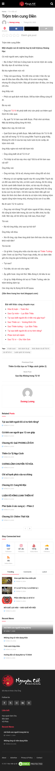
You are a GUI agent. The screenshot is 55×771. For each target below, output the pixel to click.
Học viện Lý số (12, 764)
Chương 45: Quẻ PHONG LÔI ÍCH (18, 443)
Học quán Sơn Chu (9, 716)
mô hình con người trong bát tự (17, 627)
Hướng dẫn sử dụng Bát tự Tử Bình (18, 655)
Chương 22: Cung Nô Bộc (14, 485)
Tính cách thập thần (12, 646)
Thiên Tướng (46, 251)
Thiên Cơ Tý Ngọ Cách (13, 453)
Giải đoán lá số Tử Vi (40, 348)
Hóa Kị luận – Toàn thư (18, 309)
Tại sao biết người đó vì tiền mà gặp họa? (26, 318)
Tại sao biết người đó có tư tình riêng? (25, 331)
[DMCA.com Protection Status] (31, 764)
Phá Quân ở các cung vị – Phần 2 (18, 506)
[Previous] (25, 528)
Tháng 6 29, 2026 (10, 641)
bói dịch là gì (24, 348)
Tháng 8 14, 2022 (8, 478)
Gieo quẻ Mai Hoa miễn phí (25, 578)
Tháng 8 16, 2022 (8, 488)
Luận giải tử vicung (22, 352)
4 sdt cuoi (12, 348)
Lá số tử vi (7, 352)
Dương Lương (14, 22)
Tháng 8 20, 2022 (30, 22)
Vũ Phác (5, 722)
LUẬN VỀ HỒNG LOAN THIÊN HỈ (17, 495)
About (4, 758)
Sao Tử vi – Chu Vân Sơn (19, 339)
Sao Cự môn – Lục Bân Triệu (21, 313)
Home (4, 11)
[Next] (30, 528)
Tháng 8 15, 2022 (8, 425)
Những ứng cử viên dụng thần (16, 638)
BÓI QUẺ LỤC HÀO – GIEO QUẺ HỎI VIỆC (20, 608)
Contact (39, 758)
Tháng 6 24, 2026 (10, 649)
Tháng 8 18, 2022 (8, 436)
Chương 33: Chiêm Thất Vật (15, 516)
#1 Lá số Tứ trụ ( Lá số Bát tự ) (26, 588)
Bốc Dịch (5, 719)
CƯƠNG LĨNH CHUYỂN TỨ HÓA (17, 464)
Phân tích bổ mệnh (16, 335)
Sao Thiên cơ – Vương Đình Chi (22, 322)
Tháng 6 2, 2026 (10, 658)
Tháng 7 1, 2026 (10, 631)
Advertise (13, 758)
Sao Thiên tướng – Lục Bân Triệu (22, 326)
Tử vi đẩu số (12, 11)
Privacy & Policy (26, 758)
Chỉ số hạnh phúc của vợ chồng (17, 474)
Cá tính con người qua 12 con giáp (18, 432)
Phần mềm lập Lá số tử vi (24, 598)
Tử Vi (13, 110)
